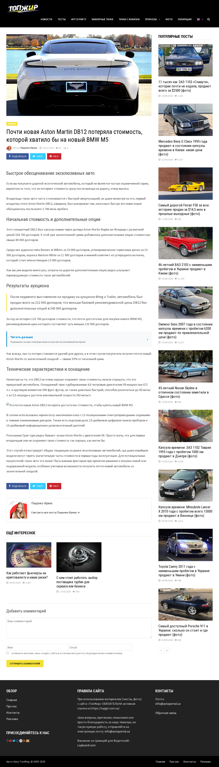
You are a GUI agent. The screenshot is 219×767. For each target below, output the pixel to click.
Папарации (185, 19)
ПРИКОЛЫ (151, 19)
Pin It (56, 156)
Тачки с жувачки (129, 19)
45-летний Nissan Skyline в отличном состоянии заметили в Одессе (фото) (183, 392)
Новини (12, 123)
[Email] (27, 741)
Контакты (13, 712)
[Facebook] (7, 741)
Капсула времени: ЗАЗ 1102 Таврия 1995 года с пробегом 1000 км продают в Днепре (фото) (184, 451)
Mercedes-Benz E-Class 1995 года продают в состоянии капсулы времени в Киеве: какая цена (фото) (182, 147)
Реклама (12, 719)
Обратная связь (165, 713)
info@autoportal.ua (117, 731)
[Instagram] (17, 741)
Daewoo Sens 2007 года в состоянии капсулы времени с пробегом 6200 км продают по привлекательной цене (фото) (185, 330)
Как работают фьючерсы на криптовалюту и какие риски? (27, 575)
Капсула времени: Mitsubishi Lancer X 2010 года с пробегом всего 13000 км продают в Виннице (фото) (185, 511)
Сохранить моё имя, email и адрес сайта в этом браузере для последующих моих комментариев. (67, 653)
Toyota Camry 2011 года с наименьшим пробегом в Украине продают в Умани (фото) (184, 571)
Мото (169, 19)
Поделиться (19, 156)
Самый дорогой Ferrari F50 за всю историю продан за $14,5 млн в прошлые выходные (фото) (183, 209)
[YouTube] (10, 741)
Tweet (39, 156)
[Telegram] (21, 741)
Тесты (62, 19)
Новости (46, 19)
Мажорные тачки (102, 19)
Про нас (11, 706)
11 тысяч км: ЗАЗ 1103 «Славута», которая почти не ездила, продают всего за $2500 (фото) (184, 86)
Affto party (78, 19)
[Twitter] (14, 741)
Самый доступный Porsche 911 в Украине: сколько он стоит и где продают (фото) (183, 630)
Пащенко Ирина (28, 147)
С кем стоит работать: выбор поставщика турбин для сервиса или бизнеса (77, 582)
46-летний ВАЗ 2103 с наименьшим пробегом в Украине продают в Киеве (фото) (185, 269)
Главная (11, 700)
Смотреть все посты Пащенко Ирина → (55, 512)
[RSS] (24, 741)
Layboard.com (86, 745)
